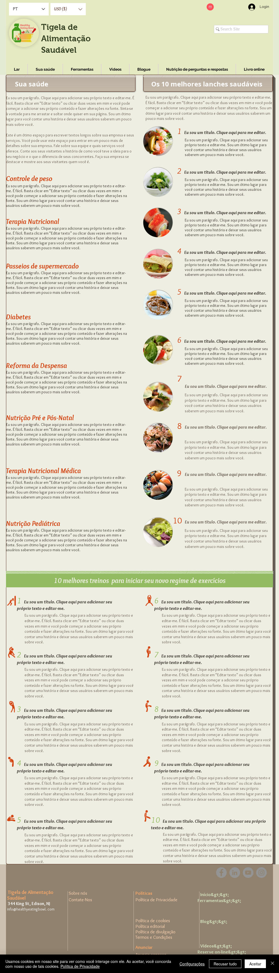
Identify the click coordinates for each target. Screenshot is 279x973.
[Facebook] (221, 872)
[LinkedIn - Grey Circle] (234, 872)
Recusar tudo (225, 963)
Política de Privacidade (80, 966)
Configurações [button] (192, 963)
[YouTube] (248, 872)
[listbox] (68, 9)
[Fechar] (272, 964)
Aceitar (255, 963)
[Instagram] (261, 872)
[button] (68, 9)
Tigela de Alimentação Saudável (66, 38)
